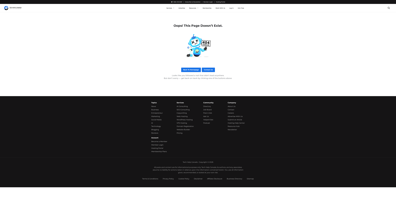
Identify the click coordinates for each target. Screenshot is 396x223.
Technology (156, 126)
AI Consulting (182, 106)
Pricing (179, 133)
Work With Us (220, 8)
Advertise (182, 8)
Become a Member (159, 141)
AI (152, 123)
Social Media (156, 120)
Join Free (241, 8)
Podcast (206, 123)
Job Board (207, 110)
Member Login (208, 2)
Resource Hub (234, 126)
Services (169, 8)
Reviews (154, 133)
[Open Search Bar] (389, 8)
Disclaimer (198, 179)
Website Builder (183, 130)
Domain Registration (185, 126)
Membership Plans (159, 151)
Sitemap (250, 179)
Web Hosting (182, 116)
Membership (207, 8)
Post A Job (207, 113)
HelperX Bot (208, 120)
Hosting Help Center (236, 123)
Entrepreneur (157, 113)
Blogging (155, 130)
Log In (231, 8)
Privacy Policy (168, 179)
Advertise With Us (235, 116)
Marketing (155, 116)
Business (155, 110)
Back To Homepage (191, 70)
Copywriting (182, 113)
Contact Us (208, 70)
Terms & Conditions (150, 179)
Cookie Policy (183, 179)
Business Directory (234, 179)
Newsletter (232, 130)
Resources (192, 8)
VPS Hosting (182, 123)
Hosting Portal (220, 2)
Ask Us (206, 116)
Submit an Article (235, 120)
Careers (231, 113)
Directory (207, 106)
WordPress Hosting (185, 120)
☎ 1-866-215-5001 (176, 2)
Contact (231, 110)
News (153, 106)
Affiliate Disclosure (214, 179)
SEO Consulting (183, 110)
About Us (231, 106)
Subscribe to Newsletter (193, 2)
